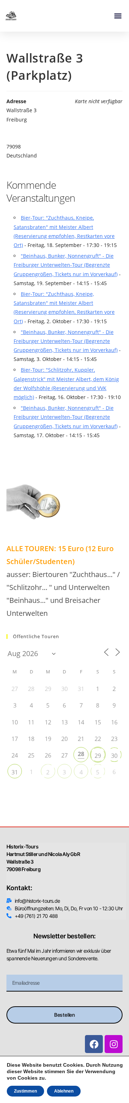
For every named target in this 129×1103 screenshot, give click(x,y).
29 (98, 756)
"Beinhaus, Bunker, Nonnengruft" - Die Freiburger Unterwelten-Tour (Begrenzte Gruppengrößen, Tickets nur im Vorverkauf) (66, 264)
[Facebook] (94, 1044)
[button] (118, 16)
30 (114, 756)
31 (14, 772)
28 (81, 754)
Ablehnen (63, 1091)
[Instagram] (114, 1044)
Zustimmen (25, 1091)
